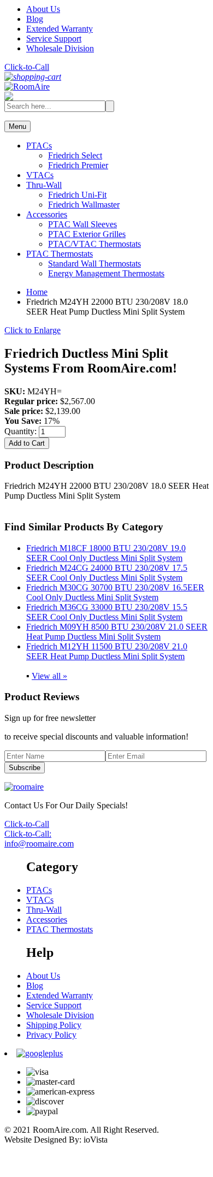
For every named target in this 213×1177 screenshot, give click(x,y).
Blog (34, 18)
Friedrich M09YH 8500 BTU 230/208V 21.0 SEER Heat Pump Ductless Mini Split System (117, 631)
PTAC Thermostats (59, 253)
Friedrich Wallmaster (84, 204)
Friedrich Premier (78, 165)
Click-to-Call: (27, 833)
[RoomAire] (27, 86)
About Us (43, 9)
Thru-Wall (44, 185)
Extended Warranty (59, 28)
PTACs (39, 145)
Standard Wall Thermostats (94, 263)
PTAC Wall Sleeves (82, 224)
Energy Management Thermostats (106, 273)
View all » (49, 676)
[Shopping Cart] (32, 76)
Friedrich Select (75, 155)
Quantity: (21, 431)
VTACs (40, 175)
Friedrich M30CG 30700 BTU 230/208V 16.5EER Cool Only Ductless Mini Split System (115, 592)
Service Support (53, 38)
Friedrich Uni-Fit (77, 194)
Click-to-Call (26, 67)
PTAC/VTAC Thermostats (94, 244)
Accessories (46, 214)
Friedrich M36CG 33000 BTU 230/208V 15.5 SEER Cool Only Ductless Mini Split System (106, 612)
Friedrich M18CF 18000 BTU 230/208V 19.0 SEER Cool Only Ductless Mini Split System (106, 553)
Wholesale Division (60, 48)
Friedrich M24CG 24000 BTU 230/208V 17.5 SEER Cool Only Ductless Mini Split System (106, 572)
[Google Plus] (39, 1053)
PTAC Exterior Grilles (87, 234)
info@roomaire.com (39, 843)
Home (37, 292)
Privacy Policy (51, 1034)
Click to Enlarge (32, 330)
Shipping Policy (53, 1025)
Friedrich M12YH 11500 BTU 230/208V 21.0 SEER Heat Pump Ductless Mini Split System (106, 651)
